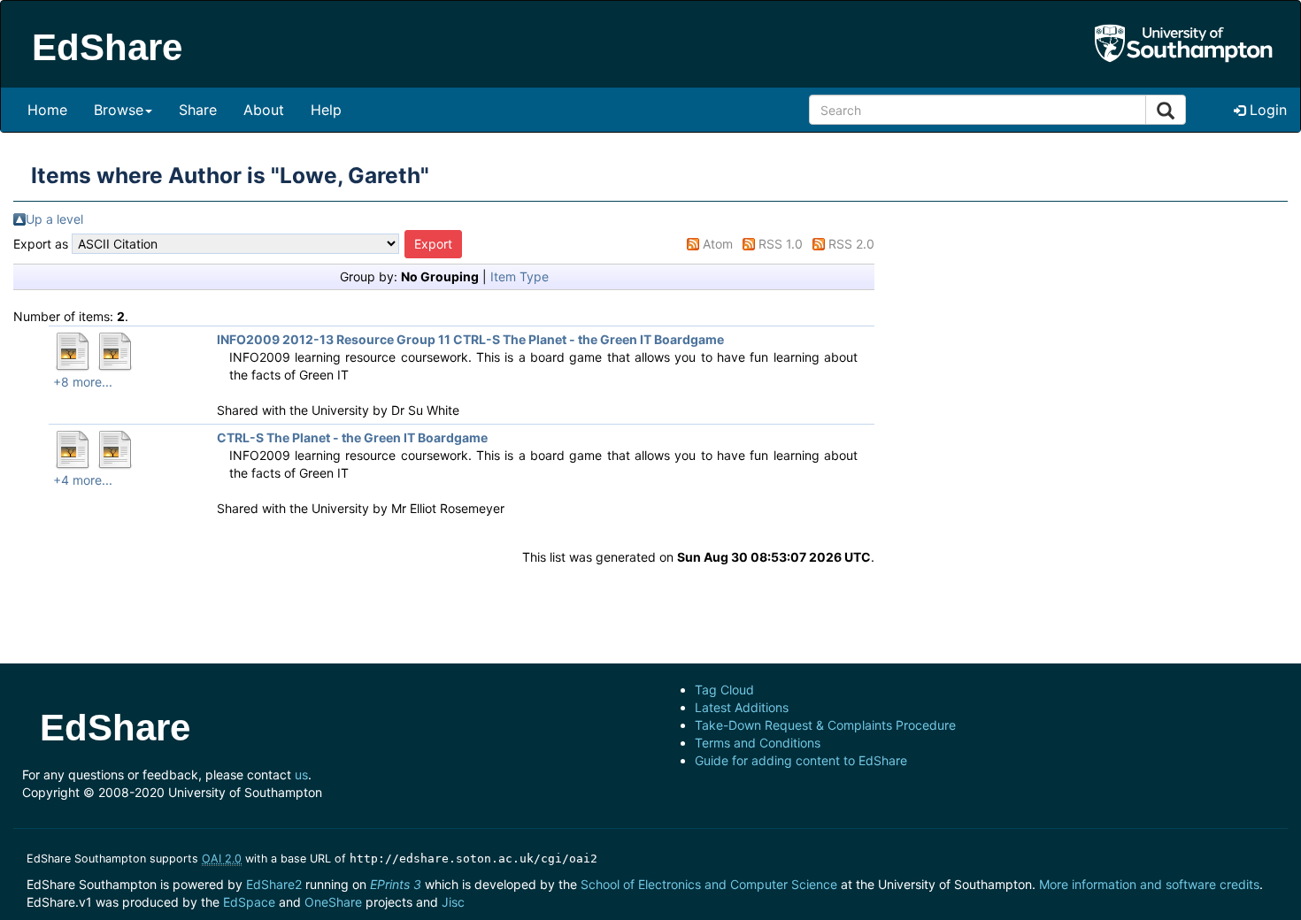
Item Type (519, 276)
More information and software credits (1149, 884)
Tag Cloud (724, 689)
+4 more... (82, 479)
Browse (118, 110)
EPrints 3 (395, 884)
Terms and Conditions (757, 742)
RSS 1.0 (780, 243)
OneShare (333, 901)
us (301, 774)
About (263, 110)
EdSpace (249, 901)
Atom (718, 243)
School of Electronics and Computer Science (709, 884)
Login (1266, 110)
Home (47, 110)
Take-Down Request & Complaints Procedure (825, 724)
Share (198, 110)
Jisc (453, 901)
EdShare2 (274, 884)
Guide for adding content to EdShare (801, 760)
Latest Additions (742, 707)
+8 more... (82, 381)
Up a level (54, 218)
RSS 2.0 (851, 243)
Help (326, 110)
